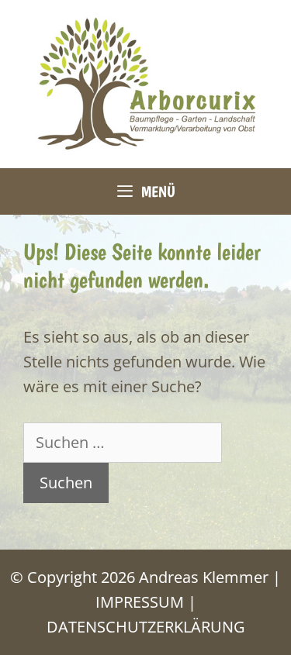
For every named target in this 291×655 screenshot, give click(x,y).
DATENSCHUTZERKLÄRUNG (146, 626)
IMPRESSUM (139, 601)
